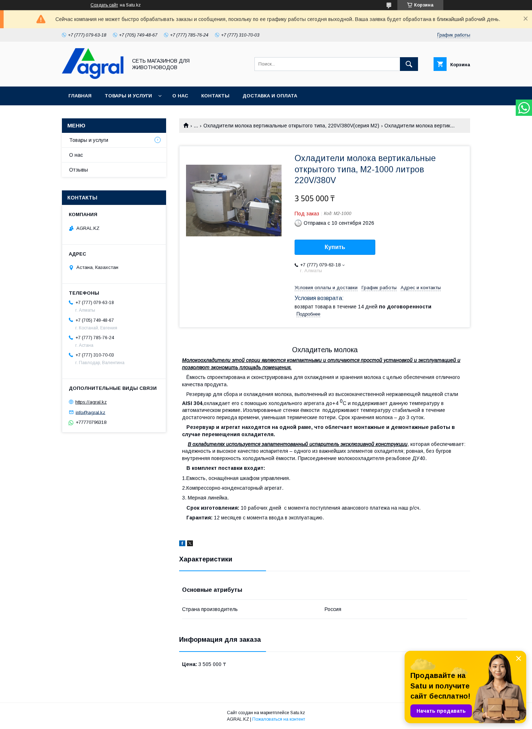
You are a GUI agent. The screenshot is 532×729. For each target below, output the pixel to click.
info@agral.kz (90, 412)
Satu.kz (297, 712)
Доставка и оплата (269, 95)
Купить (335, 247)
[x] (190, 544)
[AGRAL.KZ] (92, 77)
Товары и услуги (128, 95)
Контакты (215, 95)
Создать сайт (104, 5)
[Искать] (409, 64)
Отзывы (78, 170)
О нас (180, 95)
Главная (80, 95)
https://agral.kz (91, 402)
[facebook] (182, 544)
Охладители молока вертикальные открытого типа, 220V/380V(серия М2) (291, 125)
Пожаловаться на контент (278, 719)
